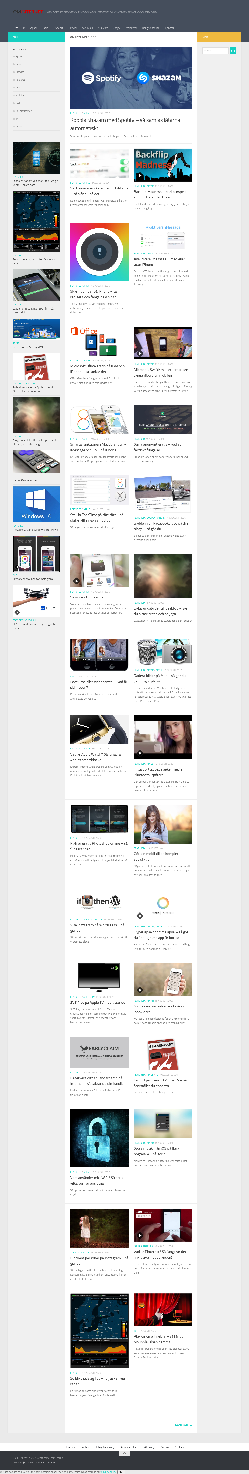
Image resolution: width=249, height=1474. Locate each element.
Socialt (59, 28)
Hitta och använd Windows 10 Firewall (36, 529)
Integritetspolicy (105, 1447)
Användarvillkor (129, 1447)
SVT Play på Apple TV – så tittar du (97, 1002)
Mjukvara (103, 28)
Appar (33, 28)
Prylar (73, 28)
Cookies (179, 1447)
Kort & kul (87, 28)
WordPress (131, 28)
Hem (15, 28)
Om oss (164, 1447)
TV (24, 28)
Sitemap (70, 1447)
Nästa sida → (183, 1425)
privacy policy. (112, 1471)
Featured (75, 113)
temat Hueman (47, 1462)
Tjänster (169, 28)
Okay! (121, 1472)
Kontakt (85, 1447)
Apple (45, 28)
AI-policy (149, 1447)
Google (117, 28)
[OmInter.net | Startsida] (28, 12)
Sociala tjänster (156, 517)
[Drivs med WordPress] (24, 1463)
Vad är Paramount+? (25, 480)
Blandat (20, 71)
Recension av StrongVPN (28, 347)
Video (19, 126)
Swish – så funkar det (87, 597)
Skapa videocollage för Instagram (33, 579)
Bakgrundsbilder (151, 28)
